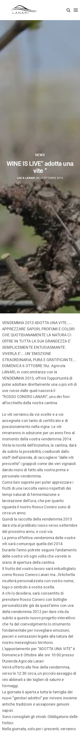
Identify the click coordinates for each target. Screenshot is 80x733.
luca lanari (26, 178)
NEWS (40, 155)
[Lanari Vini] (24, 10)
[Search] (68, 10)
